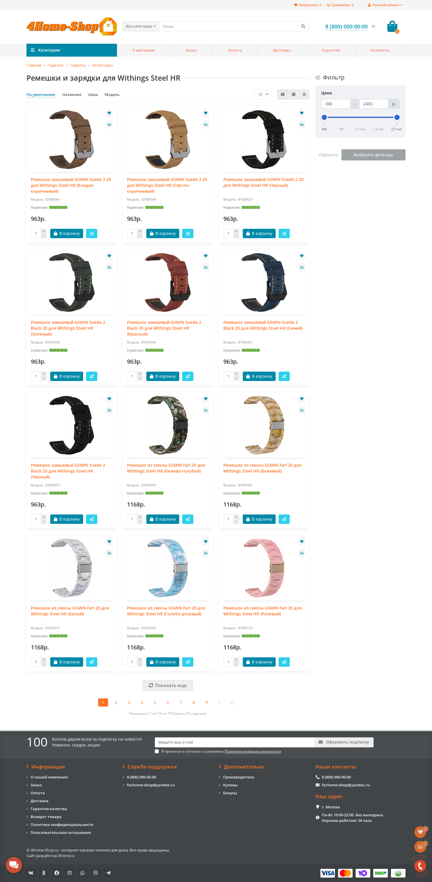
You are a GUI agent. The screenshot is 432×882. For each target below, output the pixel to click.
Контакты (380, 50)
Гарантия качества (49, 808)
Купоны (230, 785)
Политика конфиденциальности (62, 824)
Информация (48, 766)
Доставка (282, 50)
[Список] (293, 94)
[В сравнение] (109, 124)
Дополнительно (244, 766)
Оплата (235, 50)
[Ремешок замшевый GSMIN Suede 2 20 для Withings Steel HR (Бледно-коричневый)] (71, 139)
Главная (33, 65)
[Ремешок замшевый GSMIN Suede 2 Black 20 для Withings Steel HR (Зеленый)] (71, 282)
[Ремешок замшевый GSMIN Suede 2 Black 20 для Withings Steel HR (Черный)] (71, 425)
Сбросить (328, 155)
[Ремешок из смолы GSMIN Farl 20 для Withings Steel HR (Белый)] (71, 568)
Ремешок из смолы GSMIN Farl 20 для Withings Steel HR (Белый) (70, 611)
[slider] (324, 117)
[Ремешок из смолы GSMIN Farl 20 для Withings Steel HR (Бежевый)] (264, 425)
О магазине (143, 50)
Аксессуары (102, 65)
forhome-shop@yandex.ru (151, 785)
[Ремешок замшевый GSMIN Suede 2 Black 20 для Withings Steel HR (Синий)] (264, 282)
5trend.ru (66, 855)
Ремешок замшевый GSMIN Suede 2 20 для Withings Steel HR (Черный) (263, 182)
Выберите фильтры (373, 155)
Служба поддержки (152, 766)
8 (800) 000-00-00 (141, 777)
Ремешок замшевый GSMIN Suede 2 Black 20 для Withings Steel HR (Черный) (68, 471)
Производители (238, 777)
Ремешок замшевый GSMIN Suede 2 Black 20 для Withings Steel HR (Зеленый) (68, 328)
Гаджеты (55, 65)
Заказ (191, 50)
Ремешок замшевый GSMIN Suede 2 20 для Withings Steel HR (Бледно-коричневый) (71, 185)
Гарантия (331, 50)
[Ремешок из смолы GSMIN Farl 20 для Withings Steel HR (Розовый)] (264, 568)
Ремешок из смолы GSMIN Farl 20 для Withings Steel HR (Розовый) (262, 611)
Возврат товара (46, 816)
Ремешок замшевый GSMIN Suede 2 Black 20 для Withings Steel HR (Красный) (164, 328)
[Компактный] (304, 94)
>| (232, 702)
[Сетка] (282, 94)
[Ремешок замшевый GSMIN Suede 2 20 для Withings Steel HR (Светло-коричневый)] (167, 139)
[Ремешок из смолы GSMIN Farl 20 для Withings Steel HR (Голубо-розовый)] (167, 568)
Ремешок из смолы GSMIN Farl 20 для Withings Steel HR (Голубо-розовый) (166, 611)
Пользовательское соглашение (61, 832)
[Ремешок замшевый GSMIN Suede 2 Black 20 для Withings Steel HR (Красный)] (167, 282)
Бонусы (230, 792)
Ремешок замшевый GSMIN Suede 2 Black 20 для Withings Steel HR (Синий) (262, 325)
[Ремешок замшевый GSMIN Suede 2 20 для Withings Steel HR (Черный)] (264, 139)
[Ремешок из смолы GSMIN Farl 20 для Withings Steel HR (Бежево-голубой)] (167, 425)
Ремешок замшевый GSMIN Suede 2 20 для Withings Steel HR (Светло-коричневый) (167, 185)
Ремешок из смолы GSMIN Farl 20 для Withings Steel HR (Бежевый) (262, 468)
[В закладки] (109, 113)
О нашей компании (49, 777)
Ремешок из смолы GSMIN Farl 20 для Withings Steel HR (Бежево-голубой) (166, 468)
